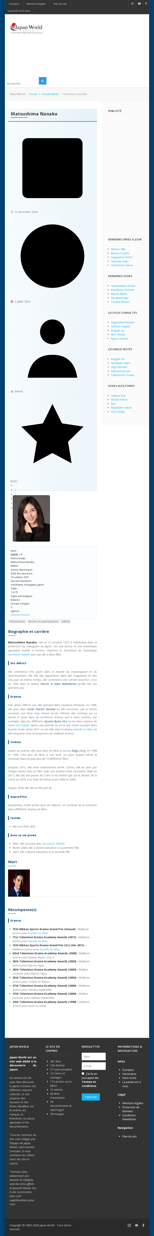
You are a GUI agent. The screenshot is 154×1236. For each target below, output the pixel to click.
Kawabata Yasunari (122, 289)
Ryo (113, 403)
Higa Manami (119, 367)
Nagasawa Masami (122, 322)
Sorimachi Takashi (54, 843)
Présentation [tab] (17, 621)
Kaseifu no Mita (83, 729)
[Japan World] (26, 28)
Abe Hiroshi (118, 334)
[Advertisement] (103, 45)
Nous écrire (129, 1078)
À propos (128, 1070)
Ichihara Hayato (120, 326)
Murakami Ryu (119, 298)
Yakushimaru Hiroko (123, 286)
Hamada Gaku (119, 261)
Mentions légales (132, 1103)
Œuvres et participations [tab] (43, 621)
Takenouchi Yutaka (122, 375)
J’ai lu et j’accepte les (90, 1080)
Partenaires (129, 1074)
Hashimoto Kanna (122, 265)
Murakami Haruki (121, 407)
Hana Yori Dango (18, 725)
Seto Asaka (118, 411)
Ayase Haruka (119, 338)
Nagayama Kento (122, 257)
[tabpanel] (52, 818)
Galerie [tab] (65, 621)
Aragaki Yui (117, 330)
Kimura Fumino (120, 253)
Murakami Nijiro (120, 363)
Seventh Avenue (20, 614)
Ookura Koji (118, 395)
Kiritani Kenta (119, 399)
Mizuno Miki (118, 249)
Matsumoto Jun (120, 371)
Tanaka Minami (120, 302)
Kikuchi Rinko (119, 294)
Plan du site (129, 1136)
